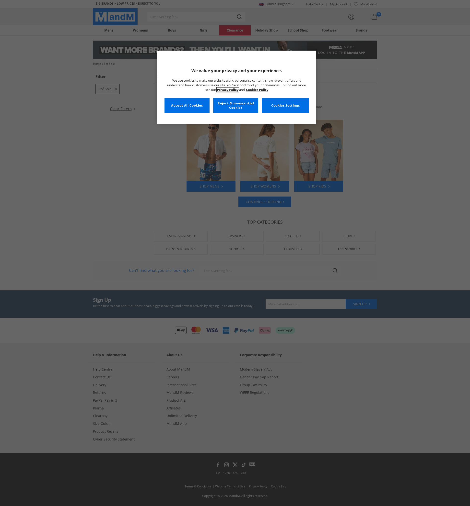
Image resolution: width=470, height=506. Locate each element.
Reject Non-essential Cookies (236, 105)
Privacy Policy (227, 90)
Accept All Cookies (187, 105)
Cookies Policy (257, 90)
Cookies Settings (285, 105)
